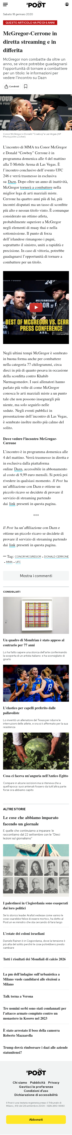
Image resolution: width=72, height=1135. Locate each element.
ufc (18, 562)
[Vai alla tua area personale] (67, 4)
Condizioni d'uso (36, 1091)
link (12, 503)
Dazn (12, 181)
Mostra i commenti (36, 575)
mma (9, 562)
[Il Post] (36, 4)
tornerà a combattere (36, 187)
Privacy (53, 1083)
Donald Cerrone (56, 556)
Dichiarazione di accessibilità (36, 1095)
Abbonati (36, 1120)
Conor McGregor (28, 556)
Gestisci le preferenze (36, 1087)
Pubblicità (37, 1083)
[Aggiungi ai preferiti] (25, 86)
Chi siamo (20, 1083)
